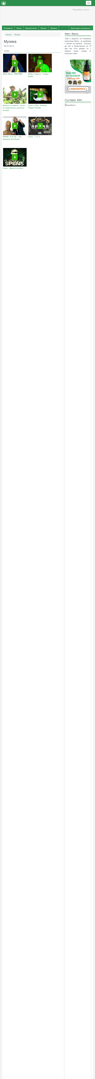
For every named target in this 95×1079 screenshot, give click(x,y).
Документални (31, 28)
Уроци (18, 28)
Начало (9, 34)
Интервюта (8, 28)
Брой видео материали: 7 (81, 28)
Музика (43, 28)
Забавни (53, 28)
